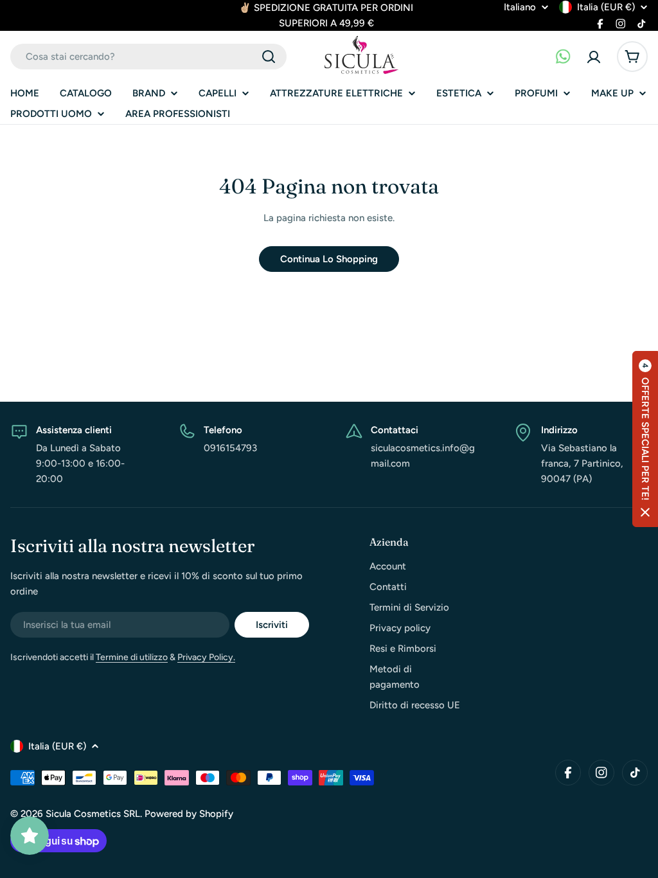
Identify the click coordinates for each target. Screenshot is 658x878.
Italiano (520, 7)
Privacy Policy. (206, 657)
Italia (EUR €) (606, 7)
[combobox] (148, 56)
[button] (645, 439)
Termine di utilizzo (132, 657)
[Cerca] (268, 56)
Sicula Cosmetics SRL (93, 814)
